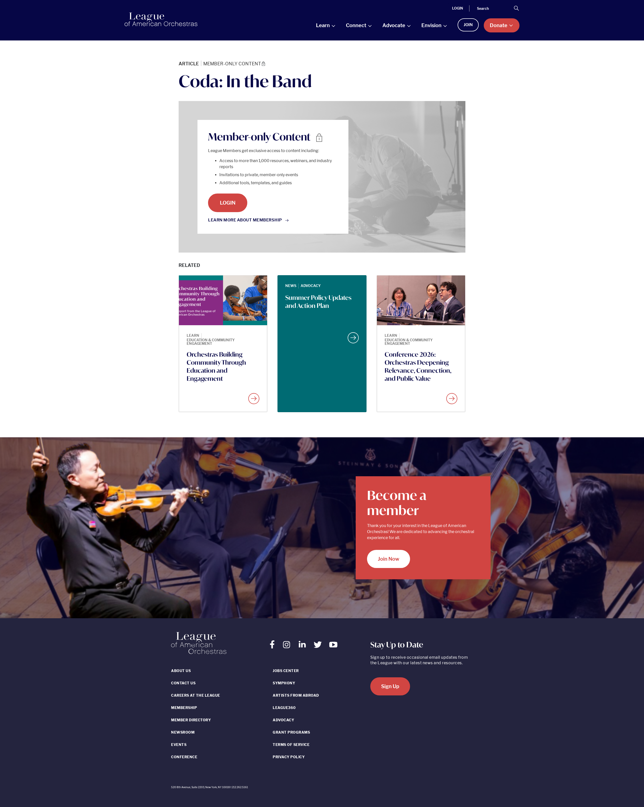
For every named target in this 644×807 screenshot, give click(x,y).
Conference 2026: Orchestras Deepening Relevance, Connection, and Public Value (418, 366)
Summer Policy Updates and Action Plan (318, 302)
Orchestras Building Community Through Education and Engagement (216, 366)
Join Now (388, 559)
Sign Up (390, 686)
